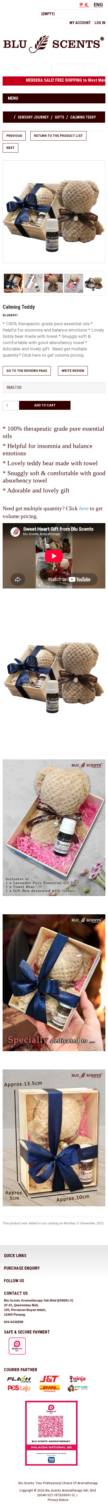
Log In (100, 23)
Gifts (59, 117)
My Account (80, 23)
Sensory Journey (33, 117)
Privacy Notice (58, 1500)
